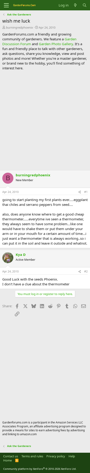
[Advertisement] (45, 120)
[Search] (84, 5)
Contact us (10, 456)
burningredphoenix (19, 27)
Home (7, 460)
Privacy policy (55, 456)
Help (72, 456)
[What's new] (75, 5)
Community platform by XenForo (39, 468)
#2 (86, 271)
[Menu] (6, 5)
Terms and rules (32, 456)
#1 (86, 192)
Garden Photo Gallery (56, 43)
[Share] (80, 192)
